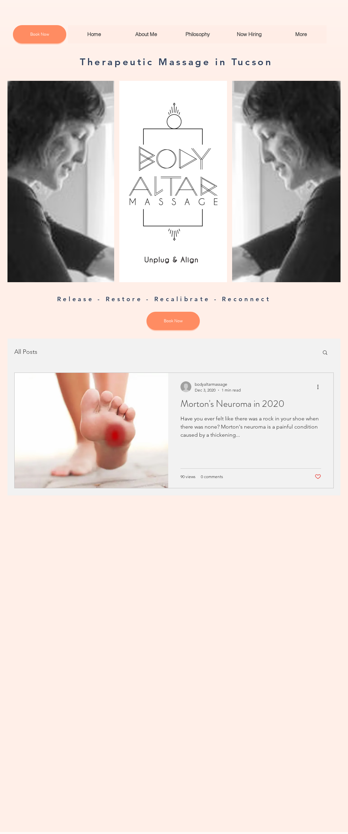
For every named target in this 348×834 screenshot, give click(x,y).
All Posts (25, 352)
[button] (325, 353)
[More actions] (320, 387)
